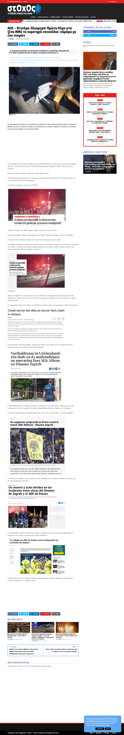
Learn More (100, 728)
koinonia (38, 21)
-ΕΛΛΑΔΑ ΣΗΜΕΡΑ (67, 17)
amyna (100, 109)
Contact (114, 733)
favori (89, 21)
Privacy (106, 733)
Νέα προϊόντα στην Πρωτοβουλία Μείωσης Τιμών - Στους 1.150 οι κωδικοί (63, 21)
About (25, 1)
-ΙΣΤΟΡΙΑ (93, 17)
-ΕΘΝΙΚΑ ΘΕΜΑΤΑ (43, 17)
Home (91, 733)
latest (100, 118)
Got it (107, 728)
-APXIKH (33, 17)
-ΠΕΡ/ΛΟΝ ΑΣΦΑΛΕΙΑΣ (82, 17)
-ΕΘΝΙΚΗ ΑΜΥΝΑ (55, 17)
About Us (99, 733)
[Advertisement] (43, 147)
